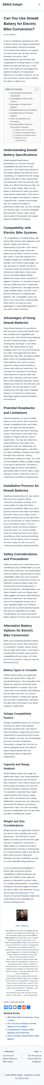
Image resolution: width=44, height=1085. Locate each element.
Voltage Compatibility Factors (25, 132)
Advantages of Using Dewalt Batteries (20, 105)
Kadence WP (23, 1078)
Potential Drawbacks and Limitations (23, 110)
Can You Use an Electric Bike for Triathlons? (34, 1057)
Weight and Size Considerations (21, 139)
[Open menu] (39, 4)
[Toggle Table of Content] (35, 90)
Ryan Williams (11, 34)
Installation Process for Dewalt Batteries (21, 114)
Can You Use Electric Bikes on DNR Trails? (10, 1057)
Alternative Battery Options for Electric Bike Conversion (21, 125)
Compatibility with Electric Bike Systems (21, 100)
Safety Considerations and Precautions (20, 120)
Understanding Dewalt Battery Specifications (21, 94)
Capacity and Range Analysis (25, 135)
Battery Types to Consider (24, 130)
